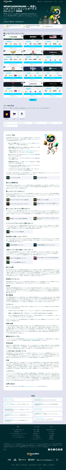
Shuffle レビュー (33, 95)
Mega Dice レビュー (52, 79)
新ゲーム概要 (36, 431)
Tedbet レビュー (33, 64)
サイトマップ (52, 468)
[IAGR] (9, 460)
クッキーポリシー (14, 468)
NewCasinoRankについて (51, 429)
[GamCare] (22, 460)
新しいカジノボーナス (48, 1)
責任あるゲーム (36, 433)
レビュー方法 (51, 431)
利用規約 (41, 468)
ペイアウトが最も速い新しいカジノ (18, 429)
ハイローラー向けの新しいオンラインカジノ (18, 433)
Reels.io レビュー (53, 64)
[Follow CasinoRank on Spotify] (59, 449)
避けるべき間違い (36, 429)
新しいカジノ (40, 1)
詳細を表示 (32, 99)
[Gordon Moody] (31, 460)
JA (4, 449)
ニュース (60, 1)
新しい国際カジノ (36, 435)
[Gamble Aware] (45, 460)
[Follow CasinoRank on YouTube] (56, 449)
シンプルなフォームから (31, 386)
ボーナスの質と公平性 (27, 150)
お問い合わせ (51, 439)
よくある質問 (51, 435)
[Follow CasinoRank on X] (54, 449)
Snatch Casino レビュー (13, 64)
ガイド (56, 1)
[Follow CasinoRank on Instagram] (51, 449)
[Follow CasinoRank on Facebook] (49, 449)
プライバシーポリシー (28, 468)
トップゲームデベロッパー (36, 439)
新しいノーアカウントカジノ (18, 435)
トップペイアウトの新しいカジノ (18, 437)
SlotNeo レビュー (33, 79)
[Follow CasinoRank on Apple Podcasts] (61, 449)
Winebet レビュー (13, 95)
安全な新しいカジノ (18, 431)
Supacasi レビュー (13, 79)
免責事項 (51, 437)
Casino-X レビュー (53, 95)
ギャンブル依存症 (36, 437)
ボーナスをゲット (13, 46)
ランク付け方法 (51, 433)
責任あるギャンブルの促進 (34, 338)
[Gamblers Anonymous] (15, 460)
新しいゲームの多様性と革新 (30, 154)
